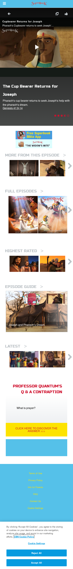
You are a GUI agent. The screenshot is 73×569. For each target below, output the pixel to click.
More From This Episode (35, 155)
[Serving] (24, 264)
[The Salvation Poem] (24, 359)
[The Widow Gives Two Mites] (54, 359)
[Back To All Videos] (8, 14)
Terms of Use (35, 473)
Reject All (36, 553)
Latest (16, 346)
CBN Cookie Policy (24, 536)
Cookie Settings (35, 508)
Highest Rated (24, 251)
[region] (36, 545)
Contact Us (35, 501)
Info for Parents (35, 487)
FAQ (35, 494)
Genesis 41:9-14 (13, 108)
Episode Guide (24, 286)
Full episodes (24, 191)
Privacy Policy (35, 480)
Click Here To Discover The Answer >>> (36, 429)
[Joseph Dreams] (24, 168)
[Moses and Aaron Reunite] (54, 264)
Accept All (36, 562)
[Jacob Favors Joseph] (54, 168)
